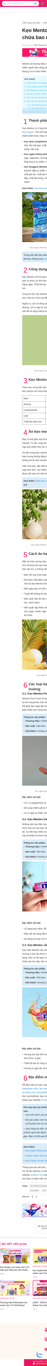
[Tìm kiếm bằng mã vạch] (35, 3)
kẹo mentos (34, 1190)
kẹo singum (28, 132)
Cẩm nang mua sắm (31, 23)
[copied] (36, 1196)
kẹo (44, 1190)
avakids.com (36, 1175)
